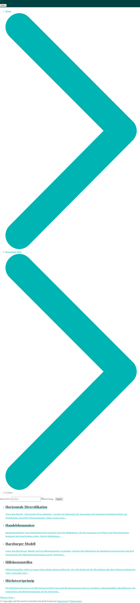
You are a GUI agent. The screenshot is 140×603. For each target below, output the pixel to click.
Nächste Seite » (7, 597)
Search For (5, 499)
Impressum (62, 601)
